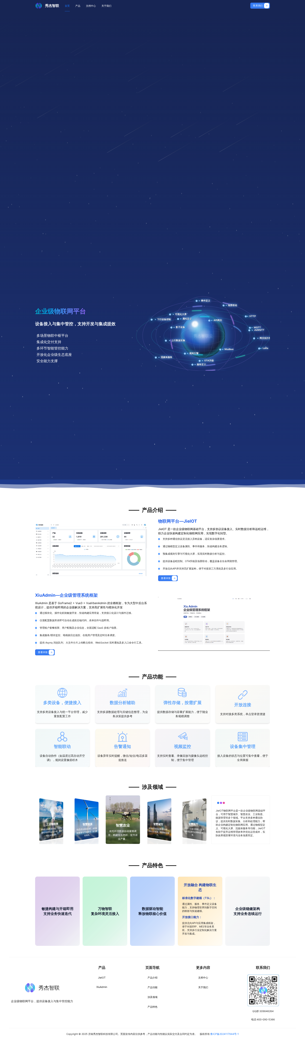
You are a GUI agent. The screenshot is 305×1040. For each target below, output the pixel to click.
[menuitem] (67, 5)
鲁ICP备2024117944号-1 (224, 1033)
